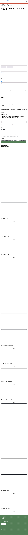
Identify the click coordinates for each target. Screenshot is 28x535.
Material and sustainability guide (5, 146)
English (3, 524)
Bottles (6, 4)
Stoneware (2, 81)
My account (25, 4)
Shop (1, 4)
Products (3, 4)
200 (1, 75)
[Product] (14, 159)
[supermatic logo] (7, 1)
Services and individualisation (4, 145)
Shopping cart (21, 4)
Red (3, 72)
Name (2, 124)
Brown (2, 72)
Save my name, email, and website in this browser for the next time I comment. (10, 127)
